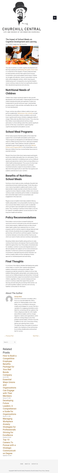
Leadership (16, 44)
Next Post (36, 336)
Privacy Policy (42, 470)
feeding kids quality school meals (29, 69)
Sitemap (47, 470)
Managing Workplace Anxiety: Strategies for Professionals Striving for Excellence (9, 426)
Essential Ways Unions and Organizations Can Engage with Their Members (9, 387)
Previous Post (8, 336)
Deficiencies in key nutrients (25, 113)
